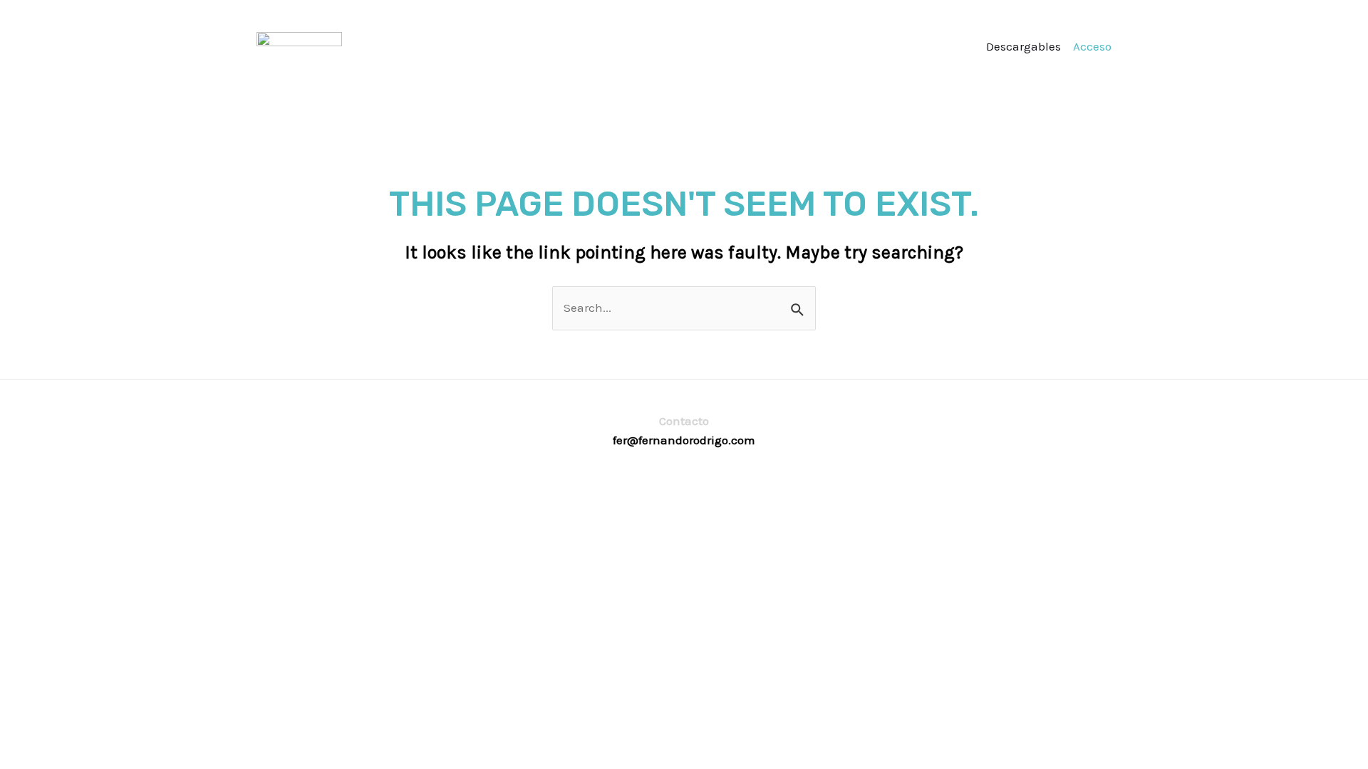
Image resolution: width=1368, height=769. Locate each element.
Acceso (1092, 46)
